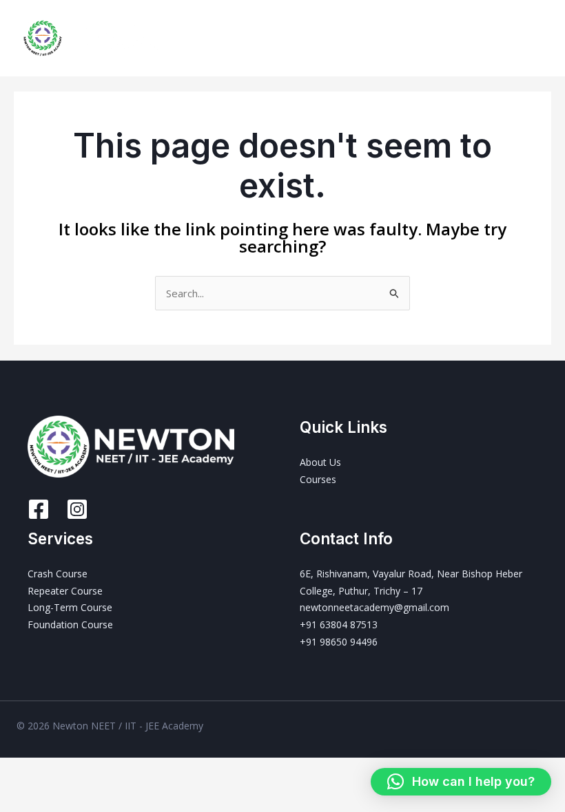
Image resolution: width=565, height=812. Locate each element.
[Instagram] (77, 509)
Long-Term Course (70, 607)
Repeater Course (65, 590)
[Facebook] (39, 509)
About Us (320, 462)
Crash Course (58, 573)
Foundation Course (70, 624)
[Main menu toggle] (537, 38)
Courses (318, 479)
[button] (461, 781)
